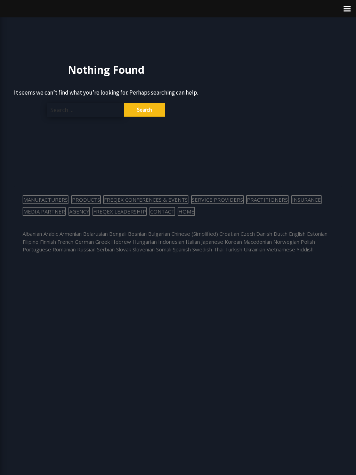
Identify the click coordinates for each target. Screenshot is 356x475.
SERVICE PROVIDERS (217, 199)
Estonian (317, 233)
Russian (86, 249)
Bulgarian (159, 233)
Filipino (31, 241)
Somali (163, 249)
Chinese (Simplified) (194, 233)
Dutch (281, 233)
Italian (193, 241)
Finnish (48, 241)
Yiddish (305, 249)
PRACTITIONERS (267, 199)
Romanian (64, 249)
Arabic (50, 233)
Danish (264, 233)
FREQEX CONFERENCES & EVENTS (146, 199)
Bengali (118, 233)
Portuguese (37, 249)
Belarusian (95, 233)
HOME (186, 211)
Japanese (212, 241)
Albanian (32, 233)
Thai (218, 249)
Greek (102, 241)
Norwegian (286, 241)
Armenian (70, 233)
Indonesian (171, 241)
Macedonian (257, 241)
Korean (233, 241)
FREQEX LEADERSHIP (119, 211)
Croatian (229, 233)
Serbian (106, 249)
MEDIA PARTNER (44, 211)
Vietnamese (281, 249)
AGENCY (79, 211)
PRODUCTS (86, 199)
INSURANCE (306, 199)
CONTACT (162, 211)
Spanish (182, 249)
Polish (308, 241)
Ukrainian (254, 249)
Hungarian (144, 241)
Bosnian (137, 233)
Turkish (233, 249)
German (84, 241)
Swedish (202, 249)
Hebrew (121, 241)
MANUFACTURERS (45, 199)
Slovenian (143, 249)
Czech (248, 233)
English (297, 233)
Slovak (123, 249)
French (65, 241)
